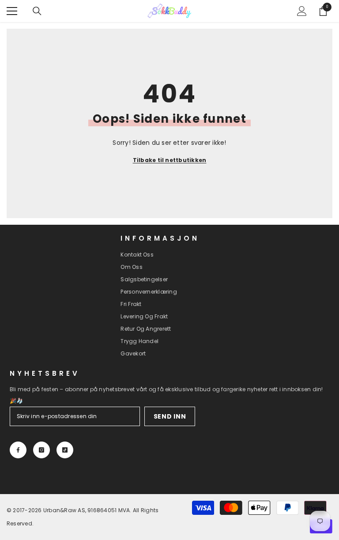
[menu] (12, 11)
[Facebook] (18, 450)
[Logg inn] (302, 11)
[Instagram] (41, 450)
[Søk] (37, 11)
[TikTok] (64, 450)
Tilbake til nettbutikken (170, 160)
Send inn (170, 416)
